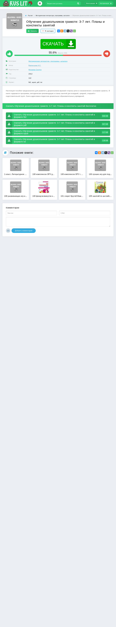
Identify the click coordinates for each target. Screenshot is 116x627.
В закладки (49, 31)
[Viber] (71, 31)
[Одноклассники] (61, 31)
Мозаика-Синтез (35, 70)
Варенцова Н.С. (35, 65)
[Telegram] (65, 31)
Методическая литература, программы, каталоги (48, 61)
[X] (68, 31)
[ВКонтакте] (58, 31)
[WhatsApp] (74, 31)
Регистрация (90, 3)
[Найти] (78, 3)
